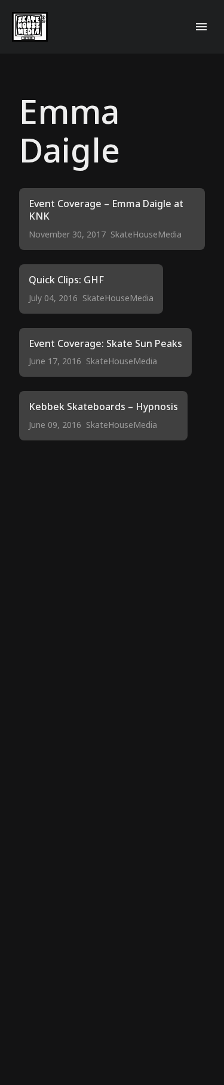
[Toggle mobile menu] (201, 26)
